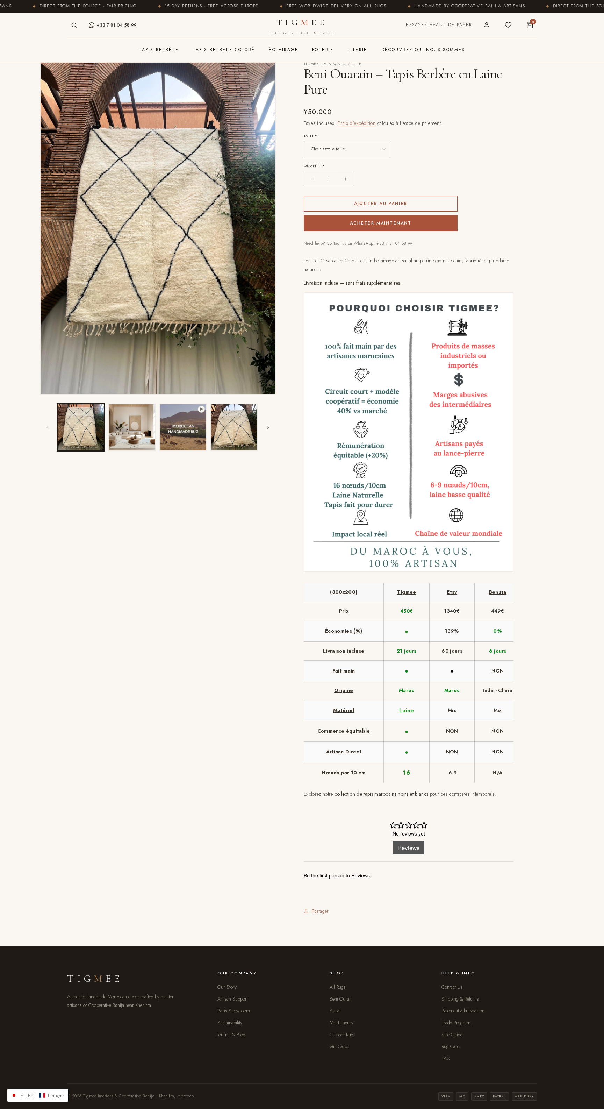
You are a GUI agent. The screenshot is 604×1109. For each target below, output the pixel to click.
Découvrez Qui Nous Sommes (423, 50)
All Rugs (338, 986)
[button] (37, 1095)
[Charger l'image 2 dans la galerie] (132, 427)
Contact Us (451, 986)
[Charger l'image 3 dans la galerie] (234, 427)
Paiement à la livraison (462, 1010)
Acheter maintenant (381, 223)
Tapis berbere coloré (224, 50)
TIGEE (302, 26)
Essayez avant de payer (439, 25)
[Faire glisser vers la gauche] (47, 427)
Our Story (227, 986)
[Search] (74, 25)
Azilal (335, 1010)
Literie (357, 50)
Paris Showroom (233, 1010)
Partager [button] (320, 911)
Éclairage (283, 50)
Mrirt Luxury (341, 1022)
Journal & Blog (231, 1034)
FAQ (445, 1058)
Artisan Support (232, 998)
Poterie (323, 50)
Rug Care (450, 1046)
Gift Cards (340, 1046)
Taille (310, 135)
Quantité (314, 166)
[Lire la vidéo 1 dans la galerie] (183, 427)
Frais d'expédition (357, 123)
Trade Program (455, 1022)
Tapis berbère (159, 50)
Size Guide (451, 1034)
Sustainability (229, 1022)
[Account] (487, 25)
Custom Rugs (342, 1034)
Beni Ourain (341, 998)
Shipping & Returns (460, 998)
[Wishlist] (508, 25)
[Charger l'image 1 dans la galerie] (81, 427)
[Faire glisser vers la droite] (268, 427)
